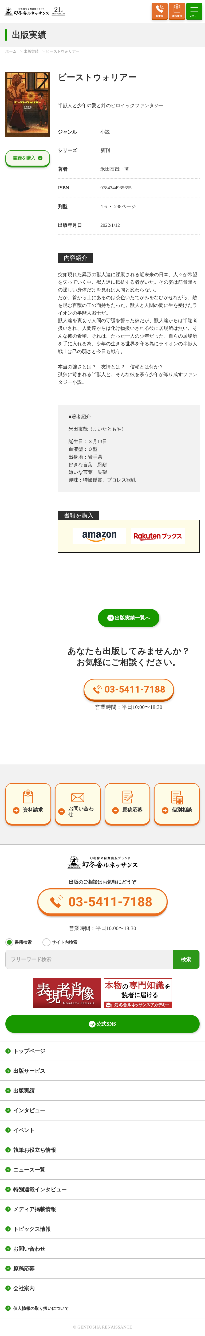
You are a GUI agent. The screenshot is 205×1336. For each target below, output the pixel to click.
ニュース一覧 (29, 1170)
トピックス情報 (32, 1229)
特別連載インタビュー (40, 1189)
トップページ (29, 1051)
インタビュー (29, 1110)
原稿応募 (24, 1268)
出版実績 (24, 1090)
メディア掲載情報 (34, 1209)
